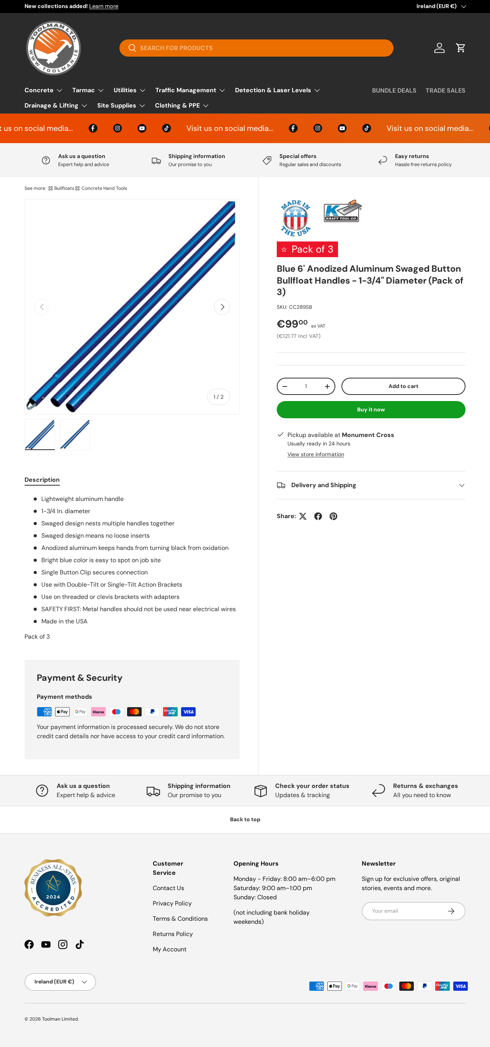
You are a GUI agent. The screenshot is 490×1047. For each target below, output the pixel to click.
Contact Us (168, 888)
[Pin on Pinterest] (333, 516)
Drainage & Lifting (51, 105)
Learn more (103, 6)
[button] (460, 47)
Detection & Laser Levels (273, 90)
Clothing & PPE (177, 105)
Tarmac (83, 90)
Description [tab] (42, 480)
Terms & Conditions (180, 919)
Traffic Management (185, 90)
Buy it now (371, 409)
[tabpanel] (132, 567)
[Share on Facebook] (318, 516)
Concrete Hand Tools (104, 188)
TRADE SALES (446, 90)
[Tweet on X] (302, 516)
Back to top (245, 819)
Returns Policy (173, 934)
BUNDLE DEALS (394, 90)
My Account (169, 949)
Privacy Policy (172, 903)
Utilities (125, 90)
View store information (315, 454)
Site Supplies (116, 105)
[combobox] (256, 48)
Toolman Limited (60, 1019)
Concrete (39, 90)
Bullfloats (64, 188)
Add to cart (403, 386)
